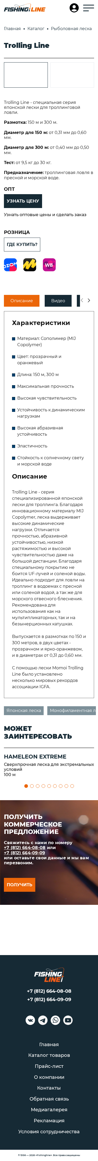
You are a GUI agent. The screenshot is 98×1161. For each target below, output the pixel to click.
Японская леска (24, 710)
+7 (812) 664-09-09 (24, 852)
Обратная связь (49, 1099)
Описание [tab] (21, 300)
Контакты (49, 1088)
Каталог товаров (49, 1055)
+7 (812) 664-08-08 (24, 847)
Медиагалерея (49, 1110)
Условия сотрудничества (49, 1132)
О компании (49, 1077)
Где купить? (22, 244)
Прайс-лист (49, 1066)
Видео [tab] (58, 300)
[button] (83, 301)
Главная (49, 1044)
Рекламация (49, 1121)
